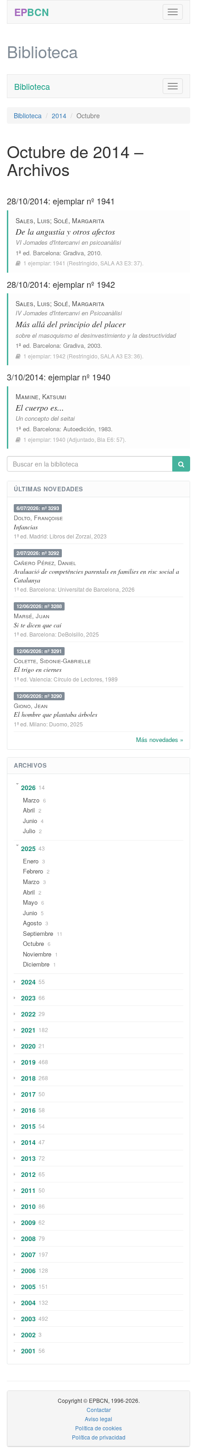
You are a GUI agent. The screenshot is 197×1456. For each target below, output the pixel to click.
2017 (28, 1094)
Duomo (58, 724)
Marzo (31, 800)
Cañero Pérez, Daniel (45, 562)
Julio (29, 830)
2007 (28, 1254)
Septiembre (38, 933)
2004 (28, 1302)
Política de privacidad (99, 1437)
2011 (28, 1190)
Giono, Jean (31, 705)
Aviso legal (98, 1419)
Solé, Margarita (79, 220)
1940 (59, 439)
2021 (28, 1029)
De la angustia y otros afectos (65, 231)
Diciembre (36, 964)
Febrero (33, 871)
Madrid (38, 536)
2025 (28, 848)
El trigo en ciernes (37, 669)
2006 (28, 1270)
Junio (30, 820)
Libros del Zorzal (70, 536)
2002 (28, 1334)
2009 (28, 1222)
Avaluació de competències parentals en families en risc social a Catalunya (96, 575)
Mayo (30, 902)
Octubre (33, 943)
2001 (28, 1350)
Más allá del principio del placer (71, 324)
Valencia (40, 679)
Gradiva (73, 252)
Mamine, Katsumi (41, 396)
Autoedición (78, 428)
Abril (29, 810)
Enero (30, 861)
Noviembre (37, 954)
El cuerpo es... (40, 407)
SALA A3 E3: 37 (120, 263)
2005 (28, 1286)
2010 (28, 1206)
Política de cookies (98, 1428)
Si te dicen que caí (37, 625)
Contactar (99, 1409)
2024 (28, 981)
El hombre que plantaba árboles (55, 714)
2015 (28, 1126)
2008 (28, 1238)
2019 (28, 1061)
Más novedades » (159, 739)
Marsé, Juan (31, 615)
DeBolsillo (70, 634)
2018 (28, 1077)
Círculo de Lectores (78, 679)
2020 (28, 1045)
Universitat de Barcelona (88, 589)
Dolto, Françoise (38, 517)
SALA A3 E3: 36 (120, 356)
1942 (59, 356)
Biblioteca (32, 86)
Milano (37, 724)
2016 (28, 1110)
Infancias (26, 526)
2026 (28, 787)
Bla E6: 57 (110, 439)
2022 (28, 1013)
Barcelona (46, 252)
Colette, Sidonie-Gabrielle (52, 660)
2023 (28, 997)
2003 (28, 1318)
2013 (28, 1158)
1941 (59, 263)
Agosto (32, 922)
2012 (28, 1174)
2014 (59, 115)
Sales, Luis (33, 220)
